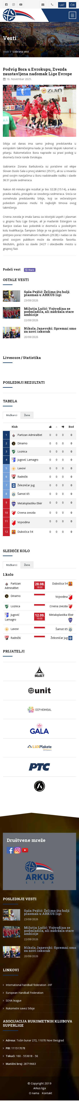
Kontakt (47, 1093)
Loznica (22, 451)
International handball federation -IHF (29, 985)
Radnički (22, 476)
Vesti (6, 51)
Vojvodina (23, 522)
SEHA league (13, 1000)
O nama (34, 1093)
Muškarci (11, 415)
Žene (27, 415)
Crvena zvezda (26, 512)
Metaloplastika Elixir (29, 503)
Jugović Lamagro (27, 459)
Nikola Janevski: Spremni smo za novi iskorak (50, 330)
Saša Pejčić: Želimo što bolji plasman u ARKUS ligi (47, 293)
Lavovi (21, 468)
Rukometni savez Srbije (20, 1008)
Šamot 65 (23, 494)
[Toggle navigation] (72, 15)
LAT (62, 5)
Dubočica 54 (25, 531)
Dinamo (22, 443)
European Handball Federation (24, 993)
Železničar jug (26, 485)
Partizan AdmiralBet (29, 435)
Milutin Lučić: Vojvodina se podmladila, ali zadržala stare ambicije (49, 311)
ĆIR (72, 5)
